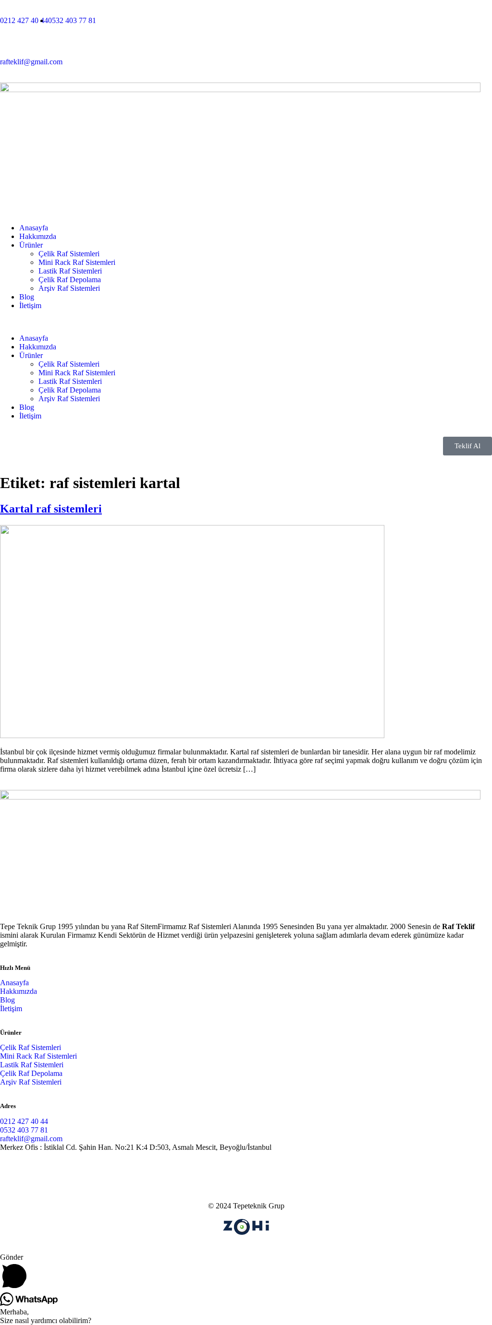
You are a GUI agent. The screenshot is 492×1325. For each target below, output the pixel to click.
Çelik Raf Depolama (69, 279)
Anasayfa (33, 228)
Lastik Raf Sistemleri (70, 271)
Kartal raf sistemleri (51, 508)
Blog (26, 297)
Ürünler (31, 245)
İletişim (30, 305)
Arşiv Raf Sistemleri (69, 288)
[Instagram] (12, 1171)
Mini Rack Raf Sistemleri (76, 262)
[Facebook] (38, 1171)
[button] (246, 322)
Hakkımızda (37, 236)
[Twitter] (64, 1171)
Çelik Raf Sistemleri (68, 254)
